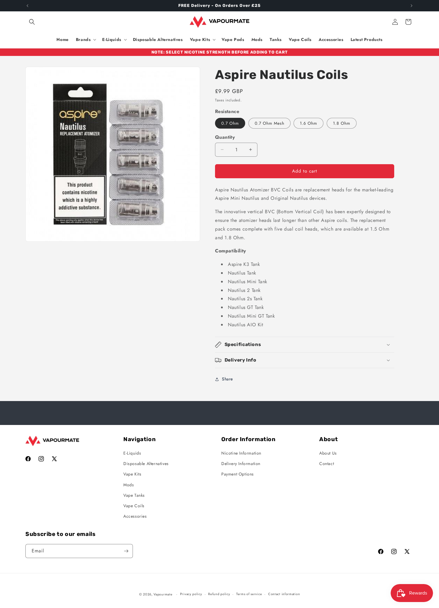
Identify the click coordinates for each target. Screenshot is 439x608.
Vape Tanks (134, 495)
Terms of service (249, 594)
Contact (326, 464)
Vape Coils (134, 506)
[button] (32, 21)
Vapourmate (163, 594)
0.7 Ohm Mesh (269, 123)
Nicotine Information (241, 453)
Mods (128, 485)
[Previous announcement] (27, 5)
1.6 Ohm (308, 123)
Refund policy (219, 594)
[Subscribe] (126, 551)
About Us (328, 453)
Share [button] (227, 379)
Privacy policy (191, 594)
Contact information (284, 594)
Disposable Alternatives (146, 464)
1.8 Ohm (341, 123)
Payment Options (237, 474)
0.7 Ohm (230, 123)
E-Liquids (132, 453)
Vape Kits (132, 474)
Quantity (225, 137)
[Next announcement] (411, 5)
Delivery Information (240, 464)
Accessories (135, 516)
